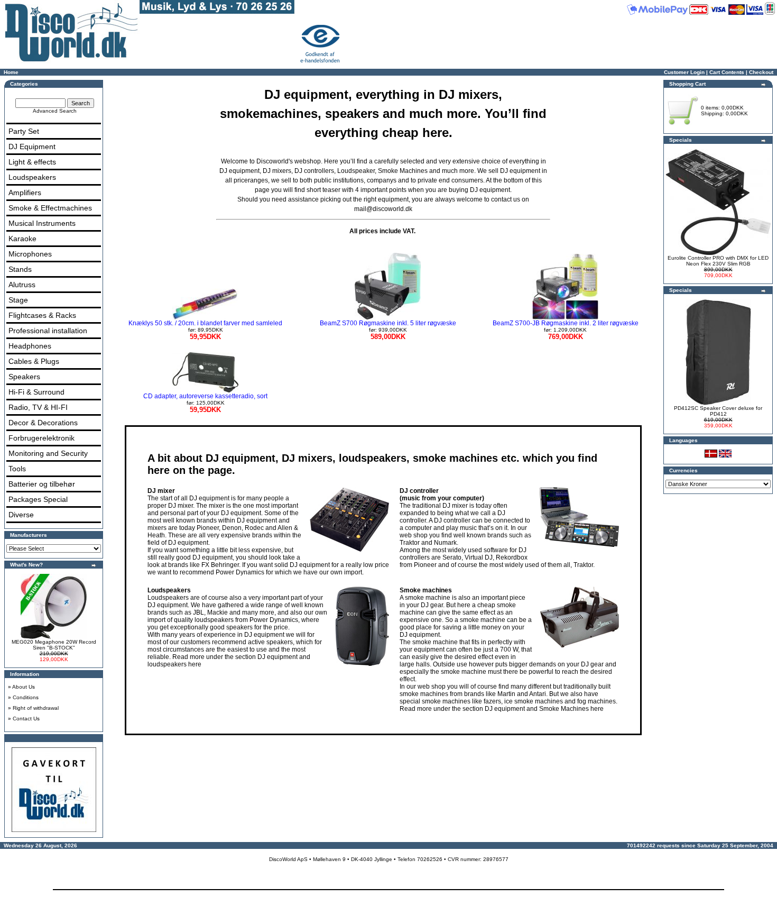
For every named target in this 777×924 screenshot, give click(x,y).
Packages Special (38, 499)
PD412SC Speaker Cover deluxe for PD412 (718, 411)
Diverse (21, 514)
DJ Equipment (32, 146)
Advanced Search (55, 111)
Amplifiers (24, 192)
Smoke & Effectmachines (50, 208)
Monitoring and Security (48, 453)
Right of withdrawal (36, 708)
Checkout (761, 72)
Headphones (29, 346)
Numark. (446, 542)
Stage (18, 300)
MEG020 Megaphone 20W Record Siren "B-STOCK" (54, 645)
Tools (17, 468)
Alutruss (21, 284)
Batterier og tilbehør (41, 484)
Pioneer (208, 528)
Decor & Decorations (43, 422)
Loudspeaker (356, 171)
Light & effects (32, 162)
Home (11, 72)
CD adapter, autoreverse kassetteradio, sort (205, 403)
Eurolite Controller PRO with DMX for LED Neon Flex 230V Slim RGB (718, 261)
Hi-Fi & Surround (36, 392)
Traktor (410, 542)
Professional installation (47, 330)
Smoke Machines (403, 171)
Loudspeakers (32, 177)
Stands (20, 269)
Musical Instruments (42, 223)
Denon (232, 528)
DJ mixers (277, 171)
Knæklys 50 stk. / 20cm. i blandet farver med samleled (205, 330)
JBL (198, 612)
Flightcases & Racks (42, 315)
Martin (506, 694)
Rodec (254, 528)
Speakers (24, 376)
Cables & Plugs (33, 361)
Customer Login (684, 72)
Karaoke (22, 238)
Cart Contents (726, 72)
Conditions (26, 697)
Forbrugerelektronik (41, 438)
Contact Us (26, 718)
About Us (23, 687)
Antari (537, 694)
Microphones (30, 254)
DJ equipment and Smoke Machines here (544, 708)
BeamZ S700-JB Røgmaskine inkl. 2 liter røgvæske (566, 330)
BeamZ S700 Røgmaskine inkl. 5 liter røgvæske (388, 330)
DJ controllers (314, 171)
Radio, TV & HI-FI (38, 407)
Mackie (217, 612)
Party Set (23, 131)
